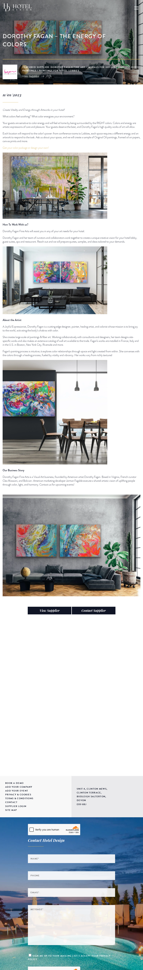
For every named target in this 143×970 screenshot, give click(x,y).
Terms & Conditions (19, 798)
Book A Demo (14, 783)
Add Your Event (16, 791)
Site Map (11, 810)
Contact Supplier (93, 610)
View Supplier (49, 610)
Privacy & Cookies (18, 794)
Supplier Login (15, 806)
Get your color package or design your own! (26, 148)
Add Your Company (18, 787)
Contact (11, 802)
